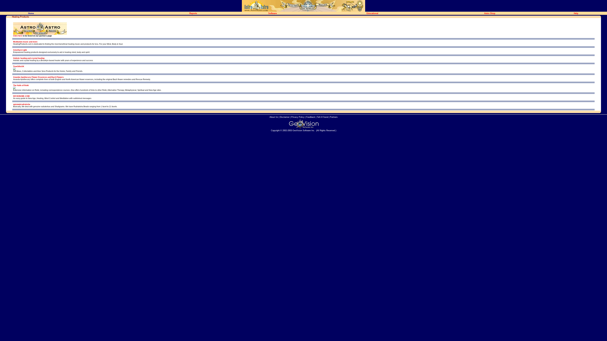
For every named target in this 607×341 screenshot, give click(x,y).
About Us (274, 117)
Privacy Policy (297, 117)
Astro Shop (489, 13)
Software (272, 13)
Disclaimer (284, 117)
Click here (17, 36)
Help (576, 13)
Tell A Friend (322, 117)
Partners (334, 117)
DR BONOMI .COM (21, 96)
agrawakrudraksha (21, 104)
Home (31, 13)
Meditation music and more (25, 42)
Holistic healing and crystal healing (28, 58)
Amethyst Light (20, 50)
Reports (193, 13)
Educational (372, 13)
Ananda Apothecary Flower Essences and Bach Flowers (38, 77)
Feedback (310, 117)
